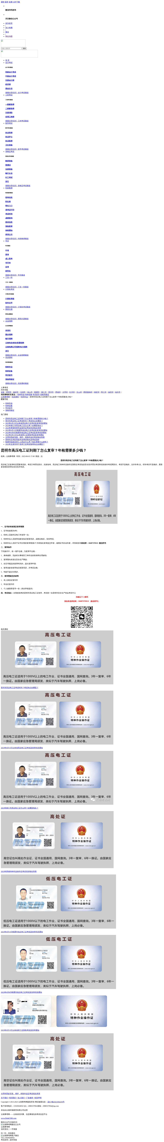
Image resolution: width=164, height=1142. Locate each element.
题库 (6, 2)
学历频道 (21, 275)
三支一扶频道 (23, 287)
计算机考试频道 (24, 307)
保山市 (30, 392)
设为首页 (8, 23)
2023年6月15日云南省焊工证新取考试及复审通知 (24, 435)
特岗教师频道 (23, 239)
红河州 (72, 392)
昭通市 (37, 392)
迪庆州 (110, 392)
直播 (10, 2)
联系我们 (12, 1098)
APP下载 (16, 2)
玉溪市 (23, 392)
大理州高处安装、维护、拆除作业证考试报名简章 (25, 437)
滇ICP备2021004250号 (55, 1102)
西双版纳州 (87, 392)
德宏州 (96, 392)
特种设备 (28, 394)
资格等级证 (44, 394)
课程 (2, 2)
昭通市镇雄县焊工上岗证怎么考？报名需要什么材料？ (26, 442)
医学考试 (8, 123)
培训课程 (8, 357)
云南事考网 (5, 397)
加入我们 (21, 1098)
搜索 (24, 48)
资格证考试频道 (24, 186)
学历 (7, 241)
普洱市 (51, 392)
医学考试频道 (23, 149)
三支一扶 (8, 277)
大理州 (65, 392)
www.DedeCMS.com (8, 1118)
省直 (2, 392)
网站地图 (8, 36)
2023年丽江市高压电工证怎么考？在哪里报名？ (24, 426)
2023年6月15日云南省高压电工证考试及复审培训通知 (26, 423)
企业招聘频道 (23, 355)
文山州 (79, 392)
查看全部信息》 (11, 93)
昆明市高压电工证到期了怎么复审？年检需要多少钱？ (26, 419)
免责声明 (38, 1098)
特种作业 (21, 394)
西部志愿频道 (23, 319)
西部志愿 (8, 309)
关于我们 (4, 1098)
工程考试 (8, 95)
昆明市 (8, 392)
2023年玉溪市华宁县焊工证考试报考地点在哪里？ (25, 444)
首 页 (7, 60)
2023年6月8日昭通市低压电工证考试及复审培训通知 (25, 433)
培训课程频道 (23, 383)
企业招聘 (8, 321)
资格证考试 (9, 151)
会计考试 (8, 63)
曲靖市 (16, 392)
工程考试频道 (23, 121)
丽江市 (44, 392)
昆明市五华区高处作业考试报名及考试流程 (22, 440)
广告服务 (29, 1098)
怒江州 (103, 392)
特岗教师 (8, 188)
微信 (7, 32)
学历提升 (36, 394)
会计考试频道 (23, 93)
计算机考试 (9, 289)
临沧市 (117, 392)
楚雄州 (58, 392)
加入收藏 (8, 28)
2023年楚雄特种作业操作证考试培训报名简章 (23, 428)
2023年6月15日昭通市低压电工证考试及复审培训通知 (26, 430)
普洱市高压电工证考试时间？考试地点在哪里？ (24, 421)
